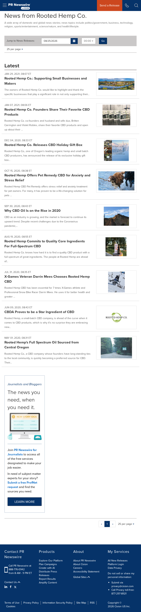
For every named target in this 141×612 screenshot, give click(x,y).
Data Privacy (115, 568)
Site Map (81, 603)
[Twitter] (15, 587)
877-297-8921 (118, 594)
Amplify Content (48, 583)
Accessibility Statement (86, 572)
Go (103, 41)
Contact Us (11, 582)
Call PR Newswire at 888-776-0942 (20, 567)
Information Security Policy (58, 603)
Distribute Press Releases (48, 573)
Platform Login (116, 564)
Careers (77, 568)
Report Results (47, 579)
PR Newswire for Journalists (22, 452)
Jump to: (21, 41)
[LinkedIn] (6, 587)
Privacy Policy (31, 603)
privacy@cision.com (122, 586)
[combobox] (89, 41)
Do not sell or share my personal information (121, 575)
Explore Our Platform (51, 561)
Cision (118, 606)
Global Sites (80, 577)
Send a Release (110, 5)
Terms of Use (11, 603)
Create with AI (47, 568)
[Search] (136, 5)
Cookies (10, 606)
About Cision (80, 564)
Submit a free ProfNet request (22, 484)
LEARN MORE (25, 501)
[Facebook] (10, 587)
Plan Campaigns (48, 564)
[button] (74, 41)
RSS (92, 603)
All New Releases (118, 561)
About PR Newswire (84, 561)
